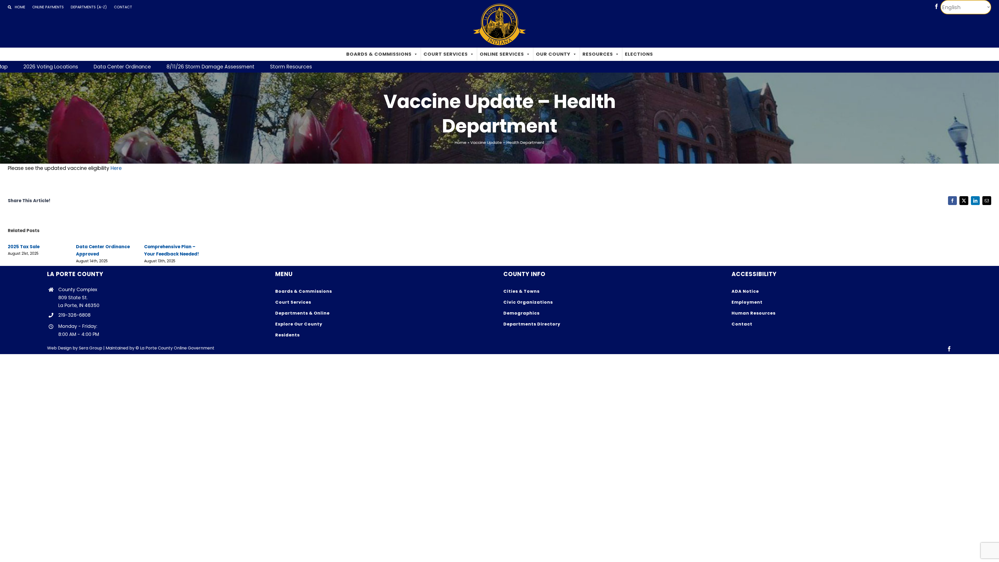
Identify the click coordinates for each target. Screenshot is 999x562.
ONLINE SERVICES (502, 54)
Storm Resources (255, 66)
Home (460, 142)
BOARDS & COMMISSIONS (379, 54)
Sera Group (90, 348)
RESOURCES (597, 54)
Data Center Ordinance (86, 66)
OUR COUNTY (553, 54)
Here (116, 168)
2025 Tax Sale (24, 247)
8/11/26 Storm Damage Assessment (175, 66)
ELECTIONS (639, 54)
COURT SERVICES (446, 54)
